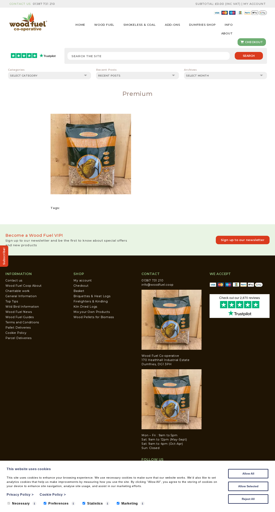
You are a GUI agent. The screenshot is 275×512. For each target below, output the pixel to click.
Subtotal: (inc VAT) (217, 4)
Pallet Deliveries (18, 327)
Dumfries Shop (202, 25)
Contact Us (20, 4)
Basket (78, 291)
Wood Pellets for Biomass (93, 317)
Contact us (13, 280)
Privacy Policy (20, 494)
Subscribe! (4, 256)
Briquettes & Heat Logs (92, 296)
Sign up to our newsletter (243, 240)
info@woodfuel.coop (157, 285)
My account (82, 280)
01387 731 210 (44, 4)
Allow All (248, 473)
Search (249, 56)
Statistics (95, 503)
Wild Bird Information (22, 306)
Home (80, 25)
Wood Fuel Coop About (23, 286)
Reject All (248, 499)
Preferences (58, 503)
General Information (21, 296)
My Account (254, 4)
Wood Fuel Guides (19, 317)
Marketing (129, 503)
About (227, 33)
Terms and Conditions (22, 322)
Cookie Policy (15, 333)
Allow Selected (248, 486)
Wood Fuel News (18, 312)
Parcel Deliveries (18, 338)
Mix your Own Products (91, 312)
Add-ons (172, 25)
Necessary (21, 503)
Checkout (253, 42)
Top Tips (11, 301)
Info (229, 25)
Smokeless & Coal (139, 25)
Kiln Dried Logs (85, 306)
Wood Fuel (104, 25)
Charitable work (17, 291)
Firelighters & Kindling (90, 301)
